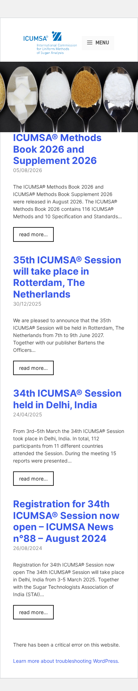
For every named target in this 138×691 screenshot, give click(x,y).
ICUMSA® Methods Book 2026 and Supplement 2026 (57, 149)
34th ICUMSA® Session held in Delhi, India (67, 398)
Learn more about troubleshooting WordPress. (66, 661)
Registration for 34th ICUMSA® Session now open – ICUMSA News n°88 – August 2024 (66, 521)
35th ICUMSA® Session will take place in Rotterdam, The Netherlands (67, 277)
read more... (33, 234)
